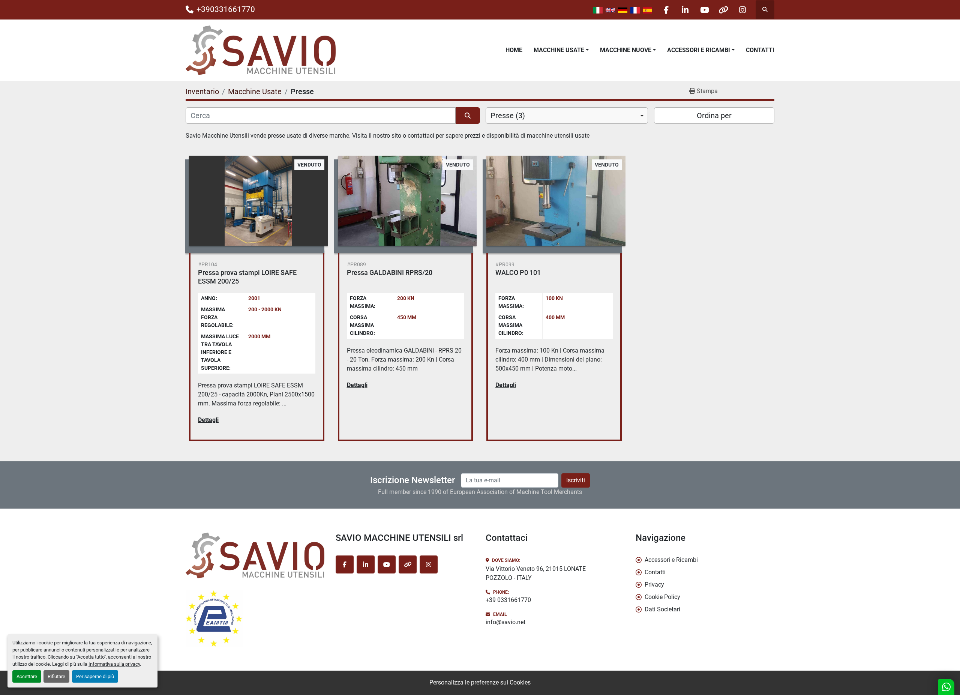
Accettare (26, 676)
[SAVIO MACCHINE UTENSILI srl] (255, 555)
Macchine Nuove (625, 50)
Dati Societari (662, 609)
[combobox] (567, 115)
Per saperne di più (95, 676)
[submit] (468, 115)
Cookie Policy (662, 596)
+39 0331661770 (508, 599)
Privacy (654, 584)
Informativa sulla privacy (114, 664)
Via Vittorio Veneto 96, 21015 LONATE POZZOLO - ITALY (536, 573)
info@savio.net (505, 622)
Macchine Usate (559, 50)
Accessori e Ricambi (698, 50)
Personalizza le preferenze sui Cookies (480, 682)
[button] (561, 50)
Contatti (760, 50)
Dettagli (208, 419)
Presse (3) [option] (507, 115)
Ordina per (714, 115)
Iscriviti (575, 480)
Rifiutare (56, 676)
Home (514, 50)
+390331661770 (225, 9)
